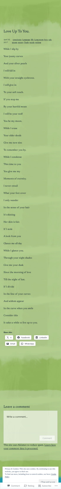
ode (50, 40)
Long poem (38, 40)
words (31, 42)
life (32, 40)
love (46, 40)
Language (26, 40)
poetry (20, 42)
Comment (47, 438)
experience (17, 40)
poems (14, 42)
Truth (26, 42)
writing (38, 42)
